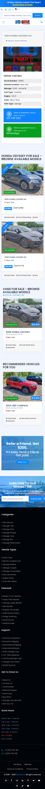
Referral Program (9, 690)
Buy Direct (6, 697)
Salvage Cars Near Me (11, 700)
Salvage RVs (7, 539)
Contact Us (7, 683)
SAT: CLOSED (6, 735)
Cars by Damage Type (12, 658)
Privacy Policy (32, 769)
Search (37, 15)
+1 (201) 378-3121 (11, 750)
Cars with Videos (9, 581)
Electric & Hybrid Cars (11, 561)
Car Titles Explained (10, 655)
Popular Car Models (10, 609)
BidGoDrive (20, 774)
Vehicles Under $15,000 (12, 603)
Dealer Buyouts (8, 665)
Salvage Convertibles (11, 571)
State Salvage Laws (10, 651)
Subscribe (36, 498)
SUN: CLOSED (6, 739)
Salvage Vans (8, 536)
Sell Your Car (7, 704)
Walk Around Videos (10, 613)
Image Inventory (9, 616)
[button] (6, 780)
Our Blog (17, 764)
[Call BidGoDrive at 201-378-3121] (2, 9)
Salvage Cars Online (11, 662)
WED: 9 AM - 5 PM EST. (10, 725)
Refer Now (22, 462)
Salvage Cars (8, 526)
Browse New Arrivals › (23, 5)
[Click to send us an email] (10, 9)
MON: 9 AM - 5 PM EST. (10, 718)
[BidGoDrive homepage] (22, 22)
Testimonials (8, 687)
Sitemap (27, 764)
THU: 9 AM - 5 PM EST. (10, 728)
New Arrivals (7, 606)
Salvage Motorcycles (11, 543)
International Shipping (11, 645)
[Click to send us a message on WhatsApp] (6, 9)
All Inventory (7, 522)
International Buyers (11, 648)
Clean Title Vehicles (10, 599)
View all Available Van (14, 295)
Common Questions (11, 638)
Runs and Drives (9, 574)
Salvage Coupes (9, 568)
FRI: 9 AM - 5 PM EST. (9, 732)
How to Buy (7, 693)
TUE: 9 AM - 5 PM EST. (10, 722)
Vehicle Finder (8, 623)
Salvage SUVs (8, 529)
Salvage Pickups (9, 532)
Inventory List (8, 620)
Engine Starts (8, 578)
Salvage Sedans (9, 564)
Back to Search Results (17, 41)
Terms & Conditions (15, 769)
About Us (6, 680)
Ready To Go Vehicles (11, 596)
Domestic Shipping (10, 641)
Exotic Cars (7, 557)
